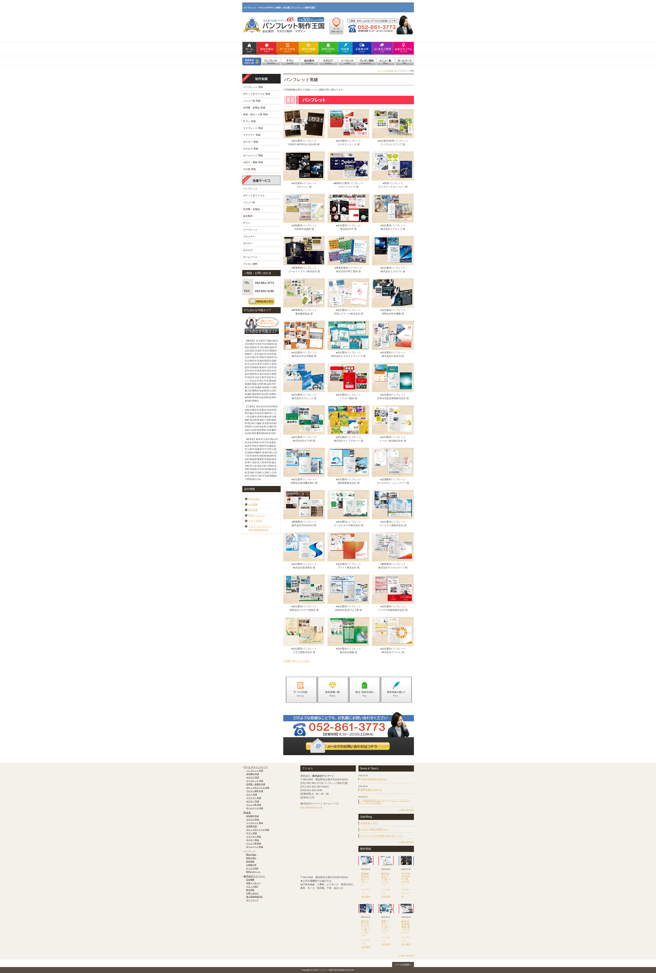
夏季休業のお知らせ (371, 789)
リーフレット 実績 (253, 128)
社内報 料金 (251, 826)
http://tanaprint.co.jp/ (311, 807)
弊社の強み (254, 499)
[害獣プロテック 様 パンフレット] (386, 908)
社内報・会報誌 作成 (255, 784)
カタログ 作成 (252, 777)
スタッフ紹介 (255, 521)
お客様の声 (251, 865)
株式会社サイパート (254, 876)
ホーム (381, 71)
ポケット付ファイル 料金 (257, 830)
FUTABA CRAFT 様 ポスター (405, 879)
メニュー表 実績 (252, 100)
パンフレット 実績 (253, 87)
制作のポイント (253, 872)
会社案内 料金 (252, 816)
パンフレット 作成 (254, 770)
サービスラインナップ (256, 767)
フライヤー (249, 236)
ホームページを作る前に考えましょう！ (382, 835)
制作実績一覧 (391, 71)
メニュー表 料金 (253, 843)
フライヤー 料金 (253, 836)
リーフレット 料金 (254, 823)
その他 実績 (249, 169)
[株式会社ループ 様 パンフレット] (386, 860)
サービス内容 (252, 868)
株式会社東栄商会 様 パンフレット (405, 927)
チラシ (246, 222)
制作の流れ (251, 858)
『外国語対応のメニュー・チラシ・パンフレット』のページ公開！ (385, 801)
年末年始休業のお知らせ (373, 779)
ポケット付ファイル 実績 (256, 94)
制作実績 (250, 861)
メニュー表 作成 (253, 805)
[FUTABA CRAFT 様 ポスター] (406, 860)
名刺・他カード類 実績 (255, 114)
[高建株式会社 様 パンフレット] (365, 860)
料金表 (247, 812)
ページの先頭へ (403, 964)
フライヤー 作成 (253, 798)
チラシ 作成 (251, 794)
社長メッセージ (256, 515)
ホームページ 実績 (253, 155)
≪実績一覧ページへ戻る (296, 661)
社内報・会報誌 (251, 209)
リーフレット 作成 (254, 781)
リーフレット (250, 229)
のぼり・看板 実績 (253, 162)
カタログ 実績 (250, 148)
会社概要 (253, 504)
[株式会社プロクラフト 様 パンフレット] (365, 908)
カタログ (248, 250)
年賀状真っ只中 (368, 823)
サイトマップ (252, 900)
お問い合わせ (252, 893)
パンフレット (250, 188)
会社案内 (248, 216)
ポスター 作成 (252, 801)
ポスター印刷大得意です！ (374, 829)
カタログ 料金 (252, 819)
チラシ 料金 (251, 833)
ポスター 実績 (250, 141)
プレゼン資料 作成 (254, 791)
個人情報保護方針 (254, 897)
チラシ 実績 (249, 121)
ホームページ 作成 (254, 808)
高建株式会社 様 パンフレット (365, 879)
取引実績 (253, 510)
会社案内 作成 (252, 774)
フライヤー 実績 (252, 135)
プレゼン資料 (250, 263)
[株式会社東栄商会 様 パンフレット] (406, 908)
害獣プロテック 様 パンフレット (386, 927)
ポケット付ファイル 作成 (257, 787)
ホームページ (250, 257)
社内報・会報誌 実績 (254, 107)
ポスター (248, 243)
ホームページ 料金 (254, 847)
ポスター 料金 (252, 840)
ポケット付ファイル (254, 195)
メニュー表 (249, 202)
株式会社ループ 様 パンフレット (386, 879)
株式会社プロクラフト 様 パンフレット (366, 928)
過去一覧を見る (407, 810)
